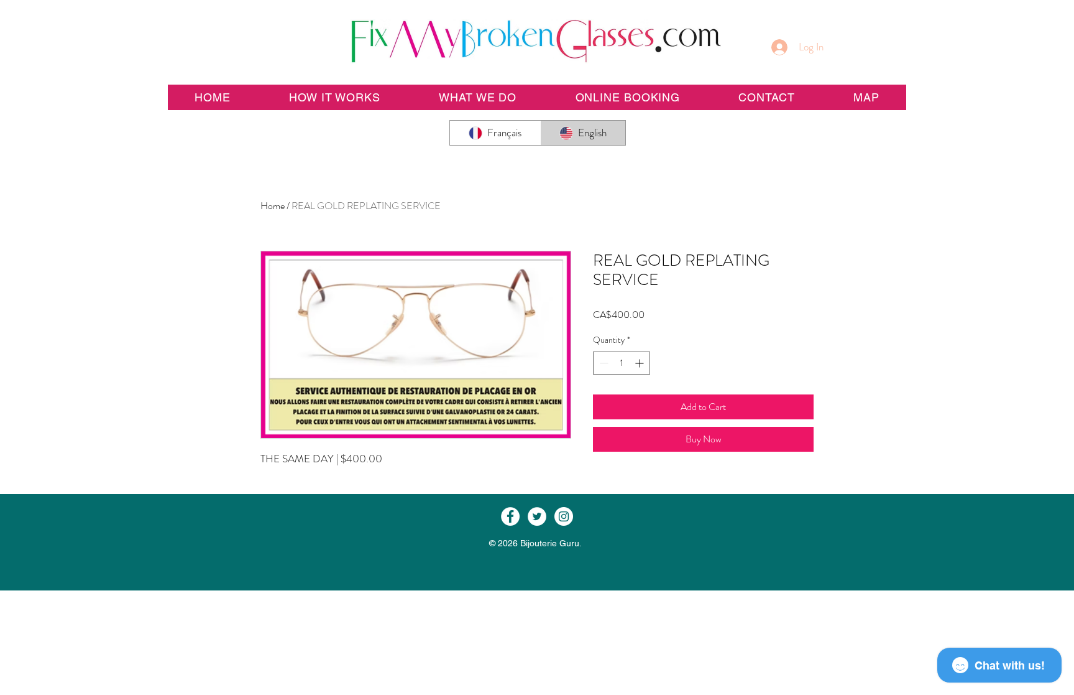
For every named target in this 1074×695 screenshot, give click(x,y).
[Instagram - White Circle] (563, 516)
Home (272, 205)
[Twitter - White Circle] (537, 516)
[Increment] (640, 363)
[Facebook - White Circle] (510, 516)
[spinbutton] (621, 363)
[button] (627, 97)
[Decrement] (602, 363)
